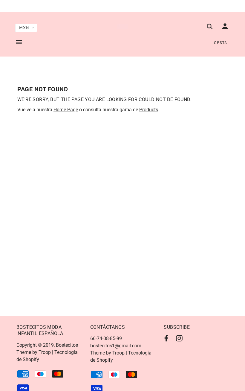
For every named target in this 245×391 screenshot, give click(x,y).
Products (148, 109)
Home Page (65, 109)
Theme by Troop (33, 352)
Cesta (220, 42)
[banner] (122, 26)
